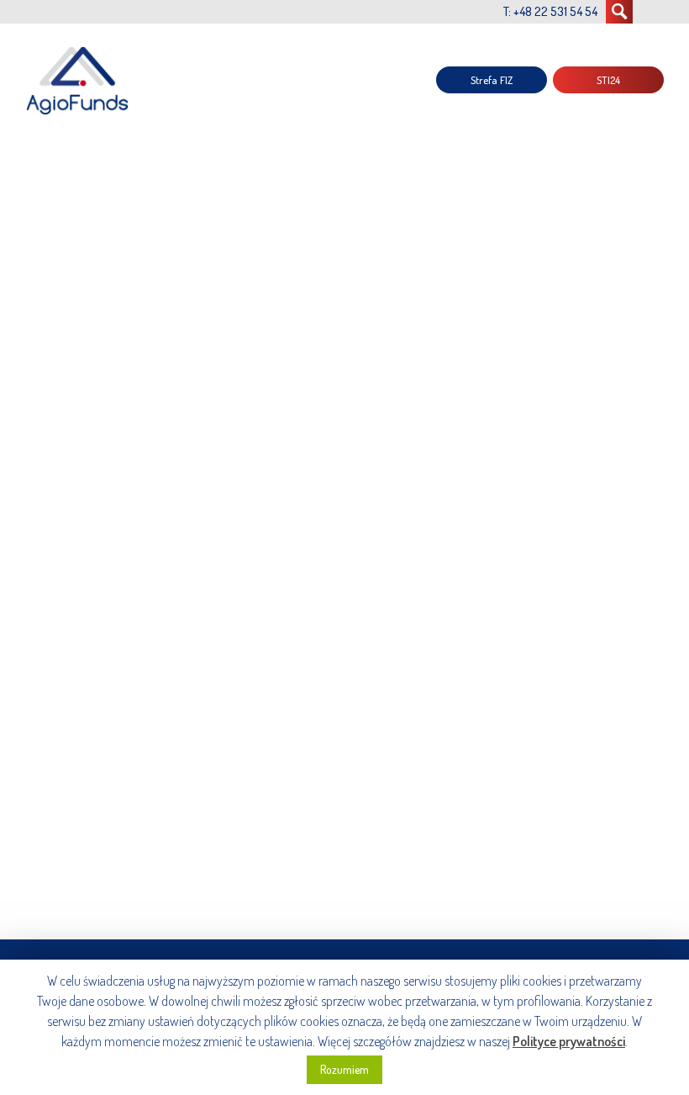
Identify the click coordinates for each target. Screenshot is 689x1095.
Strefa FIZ (492, 80)
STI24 (608, 80)
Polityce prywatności (569, 1041)
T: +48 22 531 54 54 (550, 11)
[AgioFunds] (79, 80)
